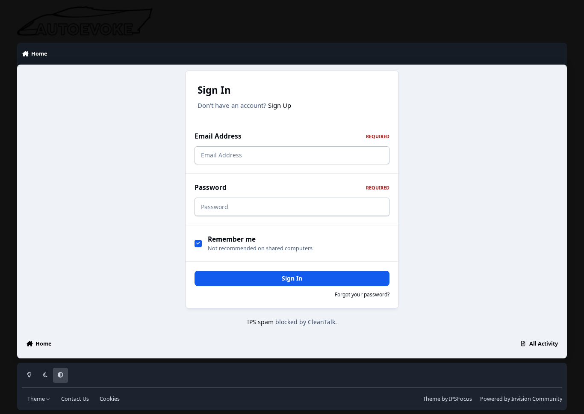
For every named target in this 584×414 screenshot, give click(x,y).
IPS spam (260, 322)
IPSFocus (460, 398)
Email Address (292, 136)
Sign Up (279, 105)
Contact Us (75, 398)
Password (292, 187)
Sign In (292, 278)
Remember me (232, 239)
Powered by (521, 398)
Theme (36, 398)
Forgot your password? (362, 294)
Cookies (110, 398)
